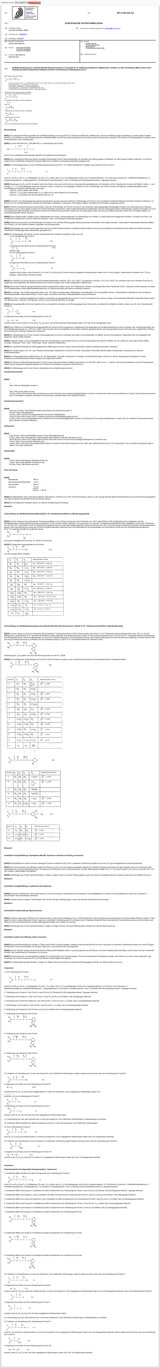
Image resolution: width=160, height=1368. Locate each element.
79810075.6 (23, 34)
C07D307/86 (109, 28)
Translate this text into (7, 2)
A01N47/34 (116, 28)
